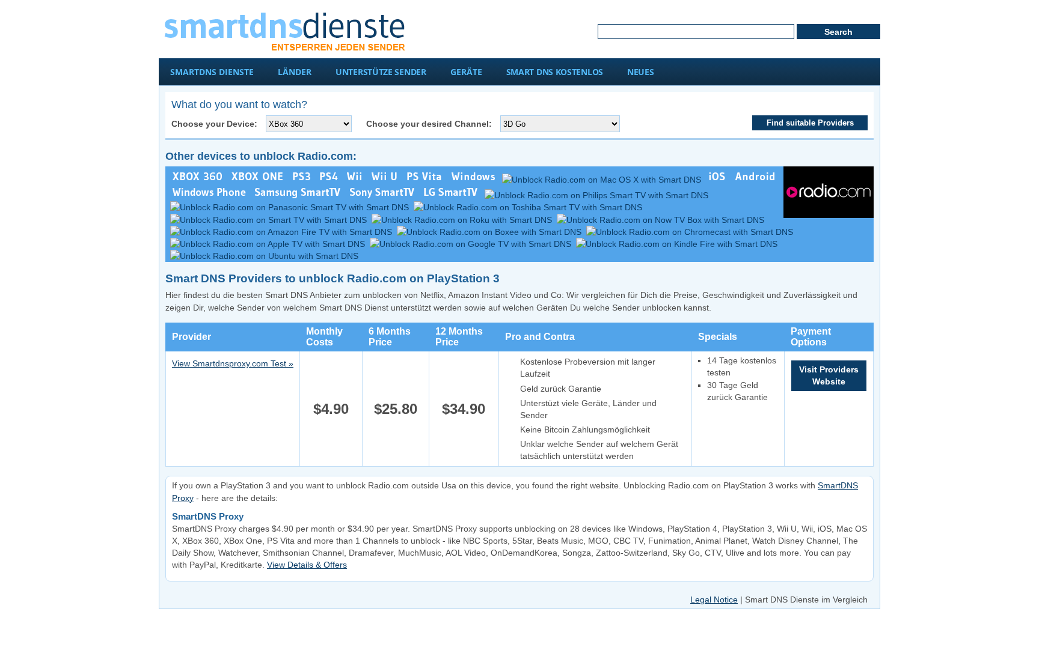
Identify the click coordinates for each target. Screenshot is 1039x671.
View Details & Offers (307, 564)
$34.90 (463, 409)
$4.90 (331, 409)
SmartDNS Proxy (208, 516)
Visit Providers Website (829, 375)
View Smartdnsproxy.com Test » (232, 363)
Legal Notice (714, 599)
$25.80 (395, 409)
